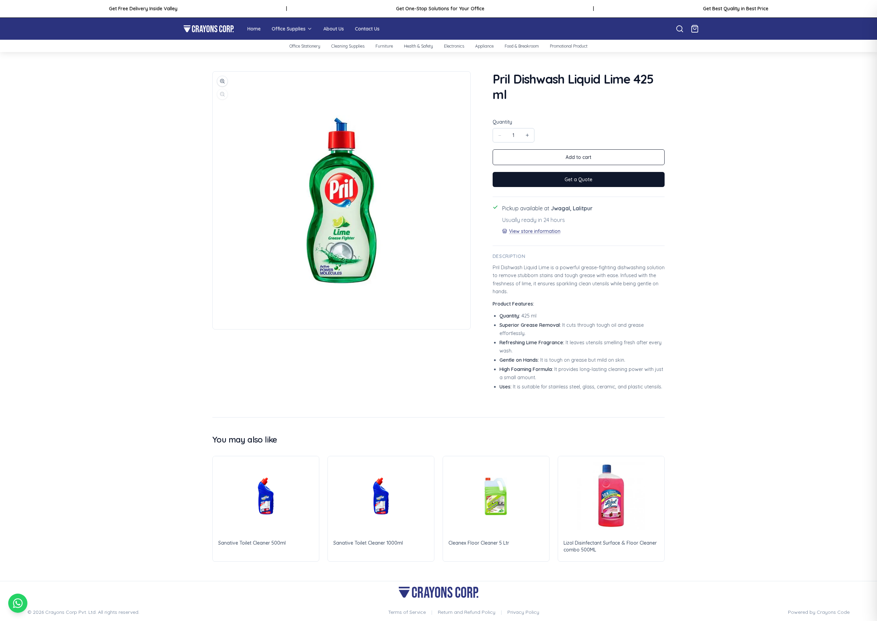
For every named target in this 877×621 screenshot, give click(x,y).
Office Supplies (289, 29)
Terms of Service (407, 612)
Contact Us (367, 29)
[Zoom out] (222, 94)
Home (254, 29)
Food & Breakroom (522, 46)
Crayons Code (833, 612)
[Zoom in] (222, 81)
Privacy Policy (523, 612)
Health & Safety (418, 46)
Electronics (454, 46)
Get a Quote (578, 179)
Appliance (484, 46)
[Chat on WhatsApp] (17, 603)
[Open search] (680, 29)
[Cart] (695, 29)
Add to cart (578, 157)
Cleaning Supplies (348, 46)
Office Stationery (304, 46)
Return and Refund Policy (466, 612)
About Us (333, 29)
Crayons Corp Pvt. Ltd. (71, 612)
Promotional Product (569, 46)
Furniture (384, 46)
